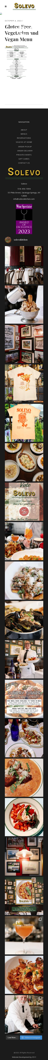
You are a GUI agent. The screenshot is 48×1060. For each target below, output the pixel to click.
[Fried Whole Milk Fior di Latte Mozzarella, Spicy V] (24, 778)
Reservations (24, 138)
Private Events (24, 155)
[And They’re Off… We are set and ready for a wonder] (24, 265)
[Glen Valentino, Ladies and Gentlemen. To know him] (24, 1014)
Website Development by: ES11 (24, 1057)
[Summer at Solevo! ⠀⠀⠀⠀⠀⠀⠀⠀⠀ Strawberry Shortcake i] (24, 817)
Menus (24, 134)
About (24, 130)
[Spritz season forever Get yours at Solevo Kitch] (24, 423)
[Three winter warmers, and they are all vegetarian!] (24, 580)
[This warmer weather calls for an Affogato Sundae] (24, 305)
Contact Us (24, 163)
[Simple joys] (24, 541)
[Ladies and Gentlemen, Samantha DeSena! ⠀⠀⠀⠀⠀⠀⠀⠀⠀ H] (24, 659)
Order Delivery (25, 151)
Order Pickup (25, 146)
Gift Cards (24, 159)
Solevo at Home (24, 142)
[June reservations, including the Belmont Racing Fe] (24, 344)
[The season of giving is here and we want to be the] (24, 699)
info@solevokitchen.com (24, 199)
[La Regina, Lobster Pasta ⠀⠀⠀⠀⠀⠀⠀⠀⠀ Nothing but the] (24, 975)
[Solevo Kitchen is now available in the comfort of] (24, 462)
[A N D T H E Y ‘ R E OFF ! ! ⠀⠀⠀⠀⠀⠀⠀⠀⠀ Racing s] (24, 856)
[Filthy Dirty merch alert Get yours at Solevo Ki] (24, 383)
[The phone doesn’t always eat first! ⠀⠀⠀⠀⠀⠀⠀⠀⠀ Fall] (24, 738)
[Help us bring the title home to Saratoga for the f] (24, 502)
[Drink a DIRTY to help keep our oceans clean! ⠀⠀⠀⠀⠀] (24, 935)
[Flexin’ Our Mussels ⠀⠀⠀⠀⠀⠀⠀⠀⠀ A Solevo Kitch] (24, 620)
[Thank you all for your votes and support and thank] (24, 896)
